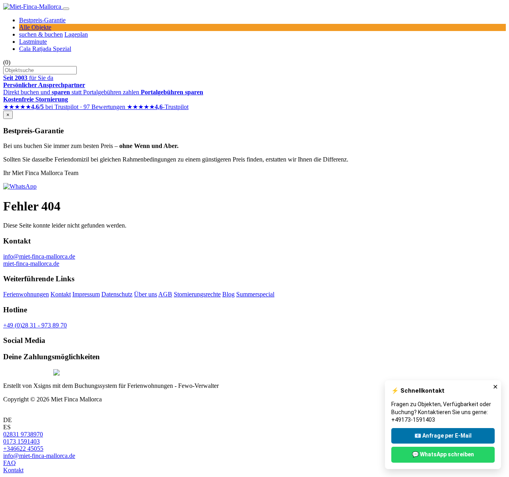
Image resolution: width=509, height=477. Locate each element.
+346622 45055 (23, 448)
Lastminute (33, 41)
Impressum (86, 294)
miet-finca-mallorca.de (31, 263)
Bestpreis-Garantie (42, 20)
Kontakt (61, 294)
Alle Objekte (35, 27)
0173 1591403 (21, 441)
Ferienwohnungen (26, 294)
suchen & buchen (41, 34)
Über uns (145, 294)
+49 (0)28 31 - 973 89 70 (35, 325)
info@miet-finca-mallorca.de (39, 256)
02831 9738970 (23, 434)
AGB (165, 294)
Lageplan (76, 34)
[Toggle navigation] (66, 9)
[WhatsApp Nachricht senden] (20, 186)
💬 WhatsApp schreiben (443, 454)
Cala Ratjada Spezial (45, 48)
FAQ (9, 462)
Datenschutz (116, 294)
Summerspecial (255, 294)
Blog (228, 294)
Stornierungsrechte (197, 294)
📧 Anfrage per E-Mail (443, 435)
